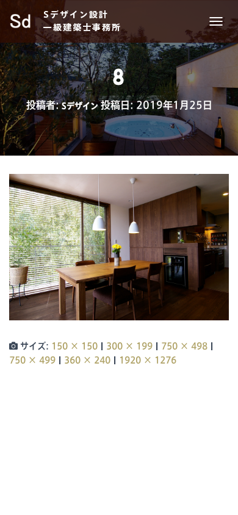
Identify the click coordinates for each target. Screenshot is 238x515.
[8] (119, 246)
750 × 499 (32, 360)
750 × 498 (184, 346)
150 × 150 (74, 346)
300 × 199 (129, 346)
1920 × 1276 (147, 360)
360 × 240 (87, 360)
